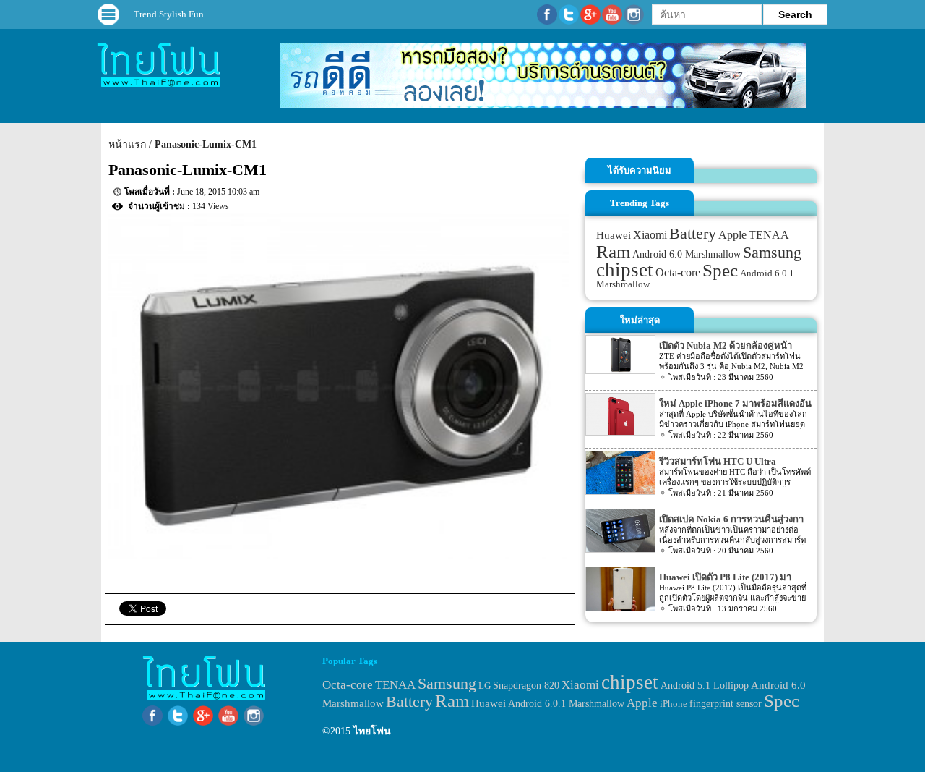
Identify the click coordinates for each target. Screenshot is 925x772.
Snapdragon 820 (526, 685)
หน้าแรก (127, 144)
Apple (732, 235)
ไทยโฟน (372, 731)
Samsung (772, 252)
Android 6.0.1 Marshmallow (566, 703)
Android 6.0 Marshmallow (686, 254)
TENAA (769, 235)
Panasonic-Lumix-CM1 (206, 144)
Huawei (613, 235)
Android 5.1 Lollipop (705, 685)
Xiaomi (650, 235)
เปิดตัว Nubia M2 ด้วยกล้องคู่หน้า (725, 345)
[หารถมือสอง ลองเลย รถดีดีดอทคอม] (543, 104)
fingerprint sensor (725, 703)
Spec (720, 270)
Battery (692, 233)
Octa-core (677, 272)
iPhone (673, 703)
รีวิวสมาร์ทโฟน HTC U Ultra (717, 461)
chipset (624, 270)
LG (484, 685)
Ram (613, 251)
